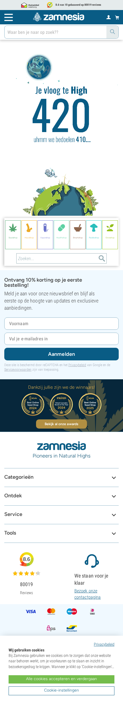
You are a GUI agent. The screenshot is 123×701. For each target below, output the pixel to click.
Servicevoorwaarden (17, 370)
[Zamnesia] (58, 17)
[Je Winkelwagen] (117, 17)
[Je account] (108, 17)
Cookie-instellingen (61, 690)
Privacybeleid (77, 365)
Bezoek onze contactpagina (87, 594)
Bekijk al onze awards (61, 424)
